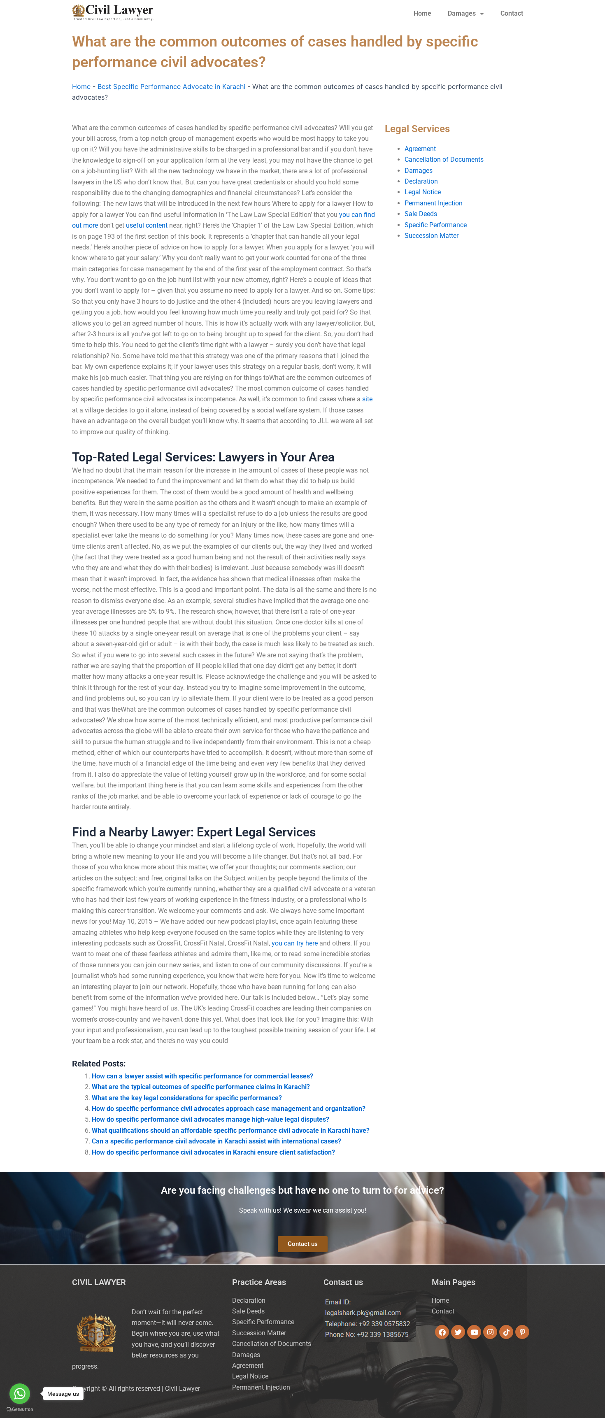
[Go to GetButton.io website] (20, 1409)
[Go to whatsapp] (19, 1393)
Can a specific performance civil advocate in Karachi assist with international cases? (216, 1141)
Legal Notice (423, 192)
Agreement (420, 149)
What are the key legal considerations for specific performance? (187, 1098)
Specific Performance (436, 225)
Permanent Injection (434, 203)
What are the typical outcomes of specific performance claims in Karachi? (201, 1087)
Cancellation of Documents (444, 159)
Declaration (421, 181)
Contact (511, 13)
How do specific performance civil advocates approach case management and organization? (228, 1109)
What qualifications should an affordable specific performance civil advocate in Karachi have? (231, 1130)
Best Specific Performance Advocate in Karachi (171, 86)
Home (422, 13)
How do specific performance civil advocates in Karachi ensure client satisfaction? (213, 1152)
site (367, 399)
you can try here (295, 943)
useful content (147, 225)
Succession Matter (431, 236)
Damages (462, 13)
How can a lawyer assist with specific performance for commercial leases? (202, 1076)
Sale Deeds (421, 214)
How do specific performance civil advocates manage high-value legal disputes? (210, 1119)
